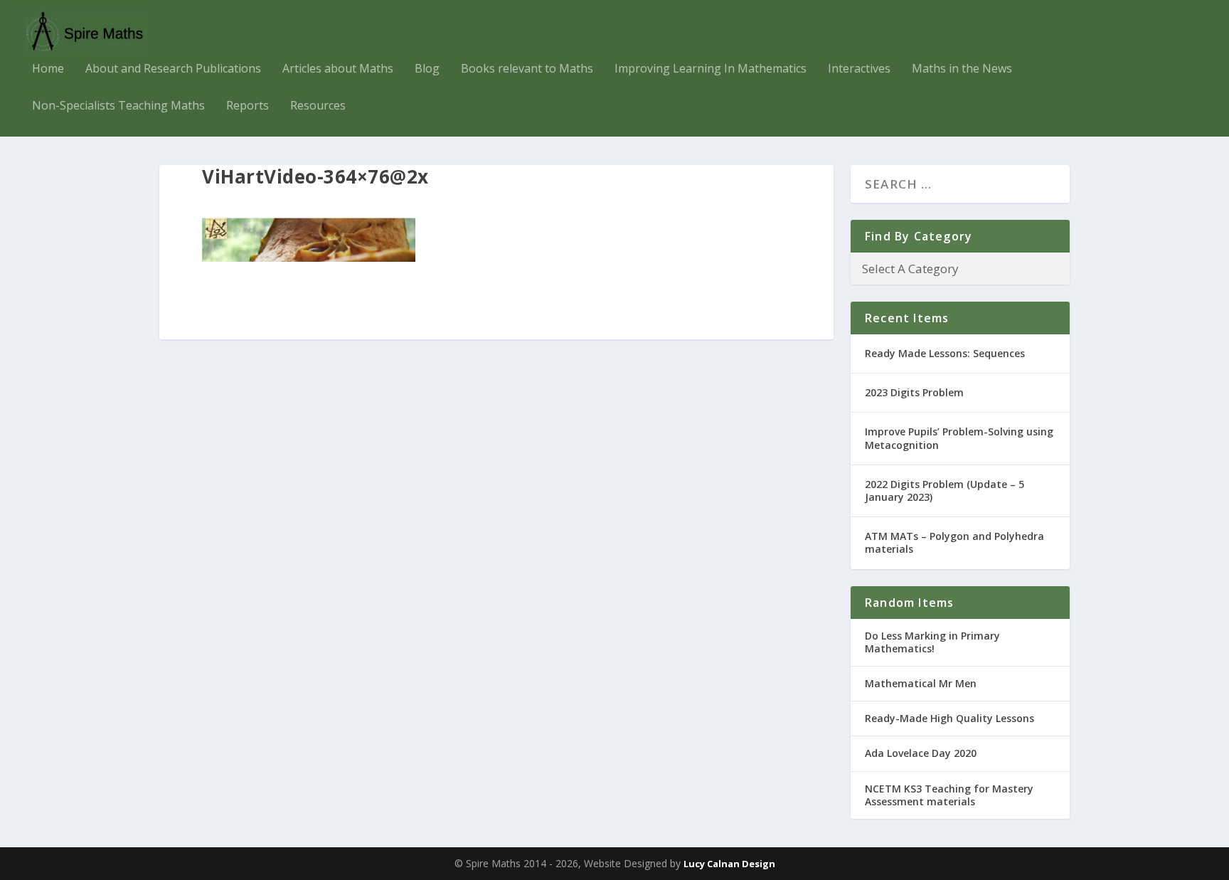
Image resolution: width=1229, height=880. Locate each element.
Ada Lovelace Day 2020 (921, 753)
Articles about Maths (337, 69)
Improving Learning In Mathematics (710, 69)
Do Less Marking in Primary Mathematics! (932, 642)
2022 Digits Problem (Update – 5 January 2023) (944, 490)
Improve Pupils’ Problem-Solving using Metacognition (959, 438)
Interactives (859, 69)
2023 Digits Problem (914, 392)
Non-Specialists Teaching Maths (118, 106)
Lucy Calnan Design (729, 863)
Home (48, 69)
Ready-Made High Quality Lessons (949, 718)
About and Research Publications (173, 69)
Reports (247, 106)
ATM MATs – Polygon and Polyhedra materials (954, 542)
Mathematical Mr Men (921, 683)
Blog (427, 69)
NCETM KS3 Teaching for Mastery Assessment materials (949, 795)
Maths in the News (962, 69)
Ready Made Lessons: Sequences (945, 353)
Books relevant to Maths (527, 69)
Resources (318, 106)
